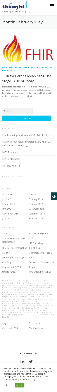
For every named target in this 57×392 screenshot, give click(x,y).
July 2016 (6, 218)
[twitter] (30, 361)
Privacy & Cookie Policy (23, 379)
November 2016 (10, 213)
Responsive (34, 267)
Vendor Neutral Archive (40, 271)
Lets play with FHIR (11, 165)
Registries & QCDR (11, 267)
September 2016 (37, 213)
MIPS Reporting (10, 152)
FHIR (4, 67)
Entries (34, 323)
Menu (51, 5)
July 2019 (6, 199)
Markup (6, 252)
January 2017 (8, 208)
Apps (4, 233)
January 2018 (8, 204)
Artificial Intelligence (38, 233)
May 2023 (7, 194)
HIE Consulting (36, 243)
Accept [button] (19, 385)
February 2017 (36, 204)
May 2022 (33, 194)
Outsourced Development (41, 262)
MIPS (31, 257)
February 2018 (36, 199)
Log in (5, 323)
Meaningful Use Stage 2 (22, 67)
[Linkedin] (22, 361)
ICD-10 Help (34, 247)
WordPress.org (36, 328)
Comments (10, 328)
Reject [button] (8, 385)
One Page (7, 262)
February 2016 (36, 218)
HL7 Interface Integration (14, 247)
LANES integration (11, 158)
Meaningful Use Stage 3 (14, 257)
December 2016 (36, 208)
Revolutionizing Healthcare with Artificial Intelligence (27, 135)
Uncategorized (9, 271)
